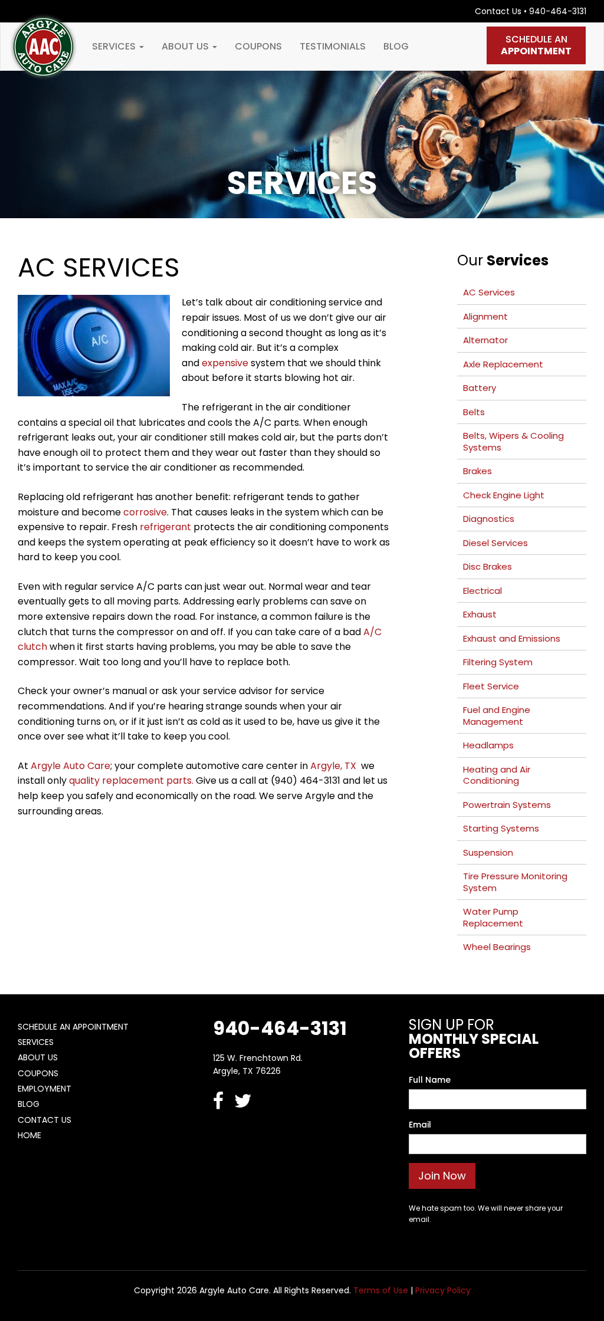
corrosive (145, 512)
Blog (396, 46)
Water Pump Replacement (493, 917)
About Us (186, 46)
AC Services (489, 292)
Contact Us (498, 11)
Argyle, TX (334, 766)
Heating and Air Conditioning (496, 775)
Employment (44, 1089)
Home (29, 1135)
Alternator (485, 340)
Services (115, 46)
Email (420, 1125)
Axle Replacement (503, 364)
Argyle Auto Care (70, 766)
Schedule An (536, 45)
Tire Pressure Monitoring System (515, 882)
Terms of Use (380, 1290)
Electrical (482, 590)
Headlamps (488, 745)
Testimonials (333, 46)
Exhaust (480, 614)
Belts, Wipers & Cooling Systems (513, 441)
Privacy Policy (443, 1290)
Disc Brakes (487, 566)
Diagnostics (488, 518)
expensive (225, 363)
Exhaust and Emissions (511, 638)
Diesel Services (495, 543)
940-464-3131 (557, 11)
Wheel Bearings (497, 947)
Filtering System (498, 662)
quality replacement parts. (131, 780)
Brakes (477, 471)
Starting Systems (501, 828)
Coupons (258, 46)
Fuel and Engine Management (496, 716)
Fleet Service (491, 686)
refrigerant (165, 527)
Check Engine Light (503, 495)
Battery (479, 388)
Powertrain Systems (507, 804)
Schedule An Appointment (73, 1027)
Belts (474, 412)
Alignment (485, 316)
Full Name (430, 1080)
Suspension (488, 852)
